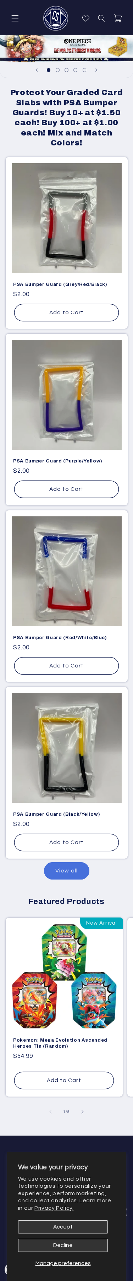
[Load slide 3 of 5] (66, 70)
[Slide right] (82, 1112)
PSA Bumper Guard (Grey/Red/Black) (60, 284)
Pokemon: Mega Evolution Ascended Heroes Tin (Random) (60, 1043)
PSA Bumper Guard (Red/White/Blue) (60, 637)
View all (66, 871)
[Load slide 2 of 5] (57, 70)
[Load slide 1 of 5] (48, 70)
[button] (15, 18)
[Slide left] (50, 1112)
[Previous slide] (36, 70)
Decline (63, 1245)
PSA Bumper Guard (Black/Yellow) (56, 814)
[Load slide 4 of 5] (75, 70)
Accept (63, 1227)
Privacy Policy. (53, 1208)
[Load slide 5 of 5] (84, 70)
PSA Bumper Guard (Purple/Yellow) (57, 461)
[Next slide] (96, 70)
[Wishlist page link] (85, 18)
